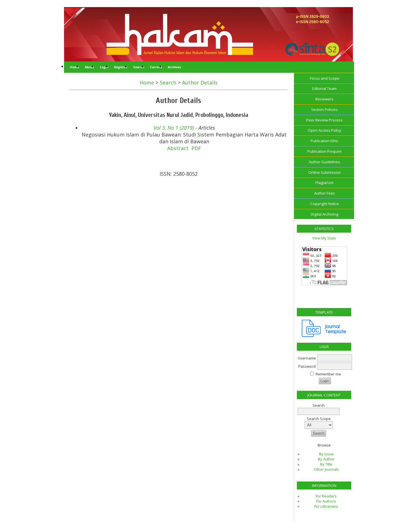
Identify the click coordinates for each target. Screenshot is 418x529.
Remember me (328, 374)
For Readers (326, 496)
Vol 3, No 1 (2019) (174, 127)
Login (104, 67)
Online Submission (324, 172)
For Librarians (326, 506)
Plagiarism (324, 182)
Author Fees (324, 193)
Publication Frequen (324, 151)
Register (120, 67)
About (89, 67)
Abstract (178, 148)
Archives (174, 67)
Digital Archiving (324, 214)
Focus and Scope (324, 78)
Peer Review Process (324, 120)
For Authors (326, 501)
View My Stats (324, 238)
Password (307, 366)
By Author (326, 459)
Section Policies (324, 109)
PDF (196, 148)
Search (138, 67)
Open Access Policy (324, 130)
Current (156, 67)
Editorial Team (324, 88)
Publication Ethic (324, 140)
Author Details (200, 82)
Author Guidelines (324, 161)
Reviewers (324, 99)
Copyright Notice (324, 203)
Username (307, 358)
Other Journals (326, 469)
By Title (326, 464)
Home (74, 67)
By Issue (326, 453)
